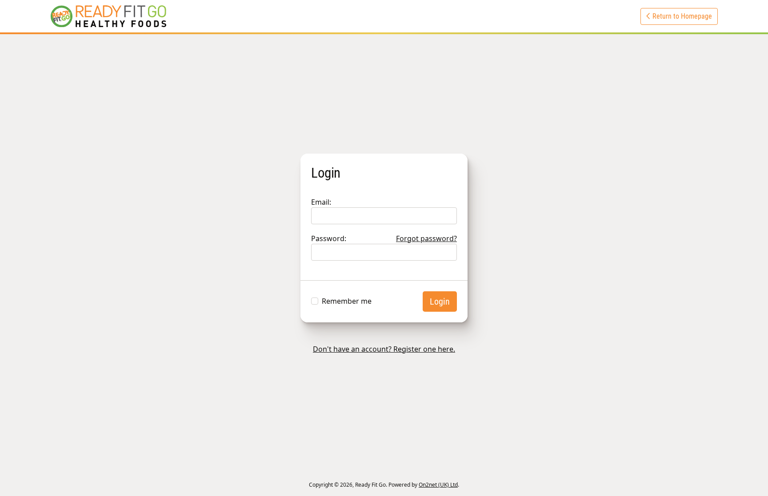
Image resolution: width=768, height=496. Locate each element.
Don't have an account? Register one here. (384, 349)
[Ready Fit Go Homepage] (108, 16)
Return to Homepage (681, 16)
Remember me (347, 301)
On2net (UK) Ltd (438, 484)
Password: (384, 238)
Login (440, 301)
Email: (321, 202)
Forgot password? (426, 238)
